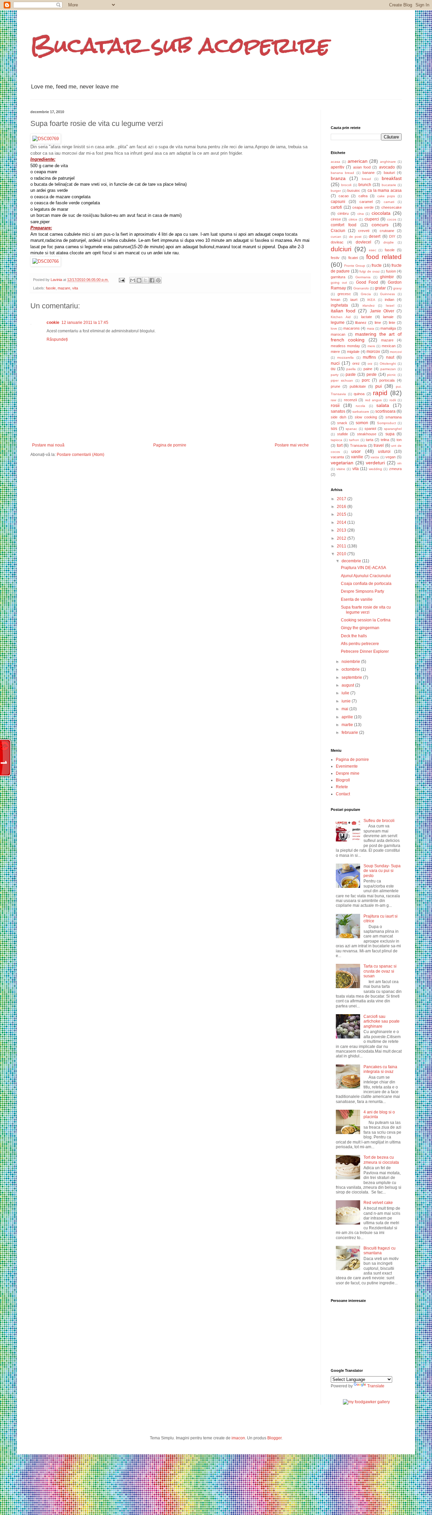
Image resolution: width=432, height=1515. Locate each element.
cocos (391, 219)
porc (366, 380)
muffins (369, 357)
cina (360, 213)
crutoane (387, 231)
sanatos (338, 411)
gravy (397, 288)
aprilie (348, 717)
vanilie (357, 457)
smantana (393, 417)
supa (390, 434)
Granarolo (361, 288)
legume (338, 322)
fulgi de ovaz (369, 271)
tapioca (336, 440)
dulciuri (341, 249)
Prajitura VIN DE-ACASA (363, 567)
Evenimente (347, 766)
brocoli (346, 185)
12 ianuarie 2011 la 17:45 (84, 322)
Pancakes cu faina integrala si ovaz (380, 1069)
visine (340, 469)
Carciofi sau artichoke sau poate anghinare (381, 1021)
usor (356, 451)
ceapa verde (363, 207)
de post (355, 236)
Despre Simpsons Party (362, 591)
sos (334, 428)
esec (372, 250)
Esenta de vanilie (357, 599)
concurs (380, 224)
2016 (342, 506)
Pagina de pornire (169, 445)
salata (382, 405)
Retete (342, 787)
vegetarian (342, 462)
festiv (335, 258)
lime (378, 322)
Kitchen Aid (341, 317)
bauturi (389, 173)
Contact (343, 794)
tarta (369, 440)
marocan (338, 334)
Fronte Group (355, 265)
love (334, 328)
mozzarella (345, 357)
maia (370, 328)
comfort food (343, 225)
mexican (389, 346)
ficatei (353, 258)
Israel (390, 305)
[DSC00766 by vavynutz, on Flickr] (45, 261)
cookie (53, 322)
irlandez (368, 305)
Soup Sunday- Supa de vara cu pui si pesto (382, 871)
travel (379, 445)
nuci (335, 363)
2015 (342, 514)
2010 (342, 553)
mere (371, 346)
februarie (350, 732)
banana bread (342, 173)
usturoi (384, 451)
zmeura (395, 469)
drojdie (388, 242)
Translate (375, 1386)
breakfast (392, 178)
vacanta (337, 457)
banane (368, 173)
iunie (347, 701)
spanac (351, 429)
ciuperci (371, 219)
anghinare (388, 161)
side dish (338, 417)
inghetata (339, 305)
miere (335, 352)
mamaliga (388, 328)
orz (370, 363)
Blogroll (343, 780)
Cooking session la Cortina (365, 620)
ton (399, 440)
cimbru (343, 213)
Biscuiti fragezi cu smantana (379, 1250)
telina (385, 440)
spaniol (370, 429)
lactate (366, 317)
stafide (342, 434)
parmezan (388, 369)
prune (335, 386)
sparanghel (393, 429)
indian (389, 300)
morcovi (396, 352)
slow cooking (366, 417)
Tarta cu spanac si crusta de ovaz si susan (380, 971)
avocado (387, 167)
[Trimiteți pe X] (145, 280)
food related (384, 256)
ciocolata (381, 213)
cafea (363, 196)
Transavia (358, 445)
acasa (335, 161)
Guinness (387, 294)
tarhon (354, 440)
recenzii (350, 400)
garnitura (338, 277)
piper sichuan (342, 380)
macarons (351, 328)
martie (348, 724)
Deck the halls (354, 636)
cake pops (386, 196)
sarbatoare (360, 411)
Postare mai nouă (48, 445)
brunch (364, 184)
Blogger (274, 1438)
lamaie (388, 317)
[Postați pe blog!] (139, 280)
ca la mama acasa (385, 190)
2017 (342, 498)
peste (372, 374)
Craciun (338, 230)
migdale (353, 352)
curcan (336, 236)
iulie (346, 693)
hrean (335, 300)
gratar (380, 288)
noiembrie (351, 661)
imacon (238, 1438)
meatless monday (345, 346)
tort (340, 445)
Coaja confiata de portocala (366, 583)
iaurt (353, 300)
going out (339, 282)
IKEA (371, 300)
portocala (387, 380)
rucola (360, 406)
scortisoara (385, 411)
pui (378, 386)
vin (399, 463)
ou (333, 368)
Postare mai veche (292, 445)
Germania (363, 277)
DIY (392, 236)
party (335, 375)
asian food (362, 167)
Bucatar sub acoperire (180, 45)
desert (374, 236)
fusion (391, 271)
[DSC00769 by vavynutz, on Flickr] (45, 138)
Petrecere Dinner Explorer (365, 651)
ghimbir (387, 277)
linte (392, 322)
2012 (342, 538)
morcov (373, 351)
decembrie (352, 561)
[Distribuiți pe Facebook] (151, 280)
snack (342, 423)
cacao (344, 196)
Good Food (367, 282)
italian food (343, 310)
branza (338, 178)
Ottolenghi (388, 363)
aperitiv (337, 167)
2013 (342, 530)
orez (356, 363)
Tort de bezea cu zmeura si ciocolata (381, 1159)
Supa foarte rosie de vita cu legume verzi (366, 609)
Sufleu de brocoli (379, 820)
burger (336, 190)
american (358, 161)
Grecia (366, 294)
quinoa (359, 394)
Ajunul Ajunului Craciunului (366, 575)
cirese (336, 219)
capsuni (338, 201)
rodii (392, 400)
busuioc (353, 190)
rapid (380, 392)
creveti (363, 231)
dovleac (337, 242)
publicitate (358, 386)
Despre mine (347, 773)
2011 (342, 546)
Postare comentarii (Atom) (80, 454)
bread (366, 179)
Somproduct (386, 423)
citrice (353, 219)
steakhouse (366, 434)
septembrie (352, 677)
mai (345, 709)
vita (75, 288)
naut (390, 357)
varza (375, 457)
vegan (390, 457)
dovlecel (363, 242)
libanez (361, 322)
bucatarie (389, 185)
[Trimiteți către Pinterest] (158, 280)
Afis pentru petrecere (360, 643)
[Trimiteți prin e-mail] (132, 280)
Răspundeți (57, 339)
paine (367, 369)
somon (362, 422)
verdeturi (375, 462)
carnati (389, 202)
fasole (51, 288)
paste (351, 374)
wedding (375, 469)
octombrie (351, 669)
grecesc (344, 294)
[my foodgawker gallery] (366, 1402)
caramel (366, 202)
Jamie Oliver (382, 311)
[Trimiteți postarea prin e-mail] (121, 280)
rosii (335, 405)
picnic (391, 375)
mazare (64, 288)
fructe (377, 265)
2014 (342, 522)
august (348, 685)
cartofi (336, 207)
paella (351, 369)
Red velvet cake (378, 1202)
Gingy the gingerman (360, 627)
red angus (373, 400)
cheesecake (391, 207)
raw (333, 400)
